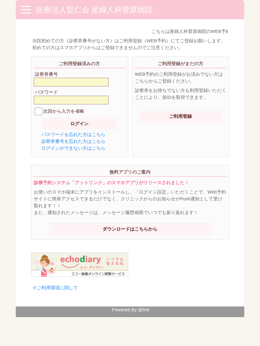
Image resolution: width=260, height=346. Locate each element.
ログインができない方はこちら (73, 148)
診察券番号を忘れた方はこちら (73, 141)
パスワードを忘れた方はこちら (73, 134)
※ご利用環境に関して (55, 287)
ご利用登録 (180, 116)
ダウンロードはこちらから (130, 229)
